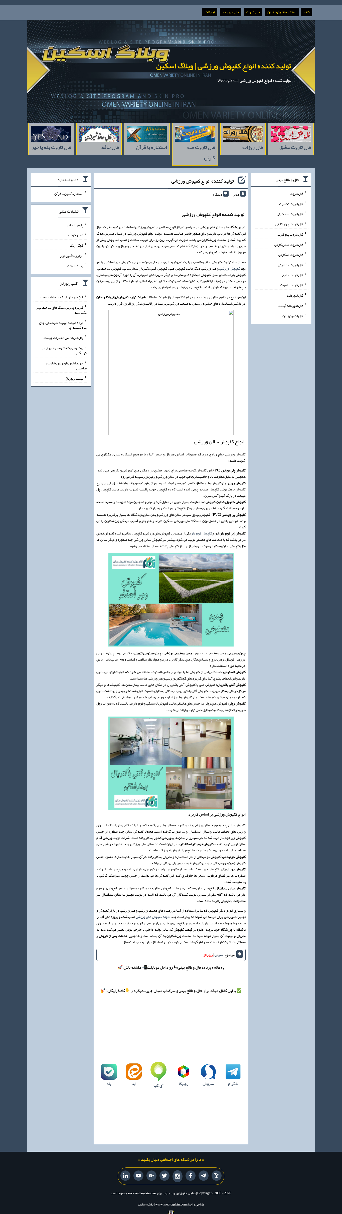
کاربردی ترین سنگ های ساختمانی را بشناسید (61, 310)
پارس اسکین (74, 224)
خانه (307, 12)
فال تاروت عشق (292, 274)
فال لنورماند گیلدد (290, 305)
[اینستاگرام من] (178, 1176)
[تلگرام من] (204, 1175)
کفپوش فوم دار (201, 533)
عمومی (219, 954)
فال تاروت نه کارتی (290, 254)
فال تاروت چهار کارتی (289, 224)
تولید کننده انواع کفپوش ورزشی (202, 181)
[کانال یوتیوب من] (138, 1175)
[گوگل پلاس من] (151, 1175)
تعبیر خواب (75, 235)
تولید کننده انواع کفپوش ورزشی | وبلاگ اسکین (223, 65)
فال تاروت (253, 12)
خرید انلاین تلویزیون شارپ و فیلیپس (66, 366)
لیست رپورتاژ (74, 378)
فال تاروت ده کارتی (290, 264)
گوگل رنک (76, 245)
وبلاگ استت (75, 265)
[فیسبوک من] (191, 1175)
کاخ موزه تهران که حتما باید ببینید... (59, 297)
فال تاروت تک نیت (291, 203)
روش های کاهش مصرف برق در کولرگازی (64, 350)
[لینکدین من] (125, 1175)
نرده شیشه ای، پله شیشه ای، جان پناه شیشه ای (63, 325)
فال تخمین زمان (292, 315)
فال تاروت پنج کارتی (290, 234)
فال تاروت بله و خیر (290, 285)
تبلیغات (210, 12)
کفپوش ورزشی (229, 268)
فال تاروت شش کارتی (288, 244)
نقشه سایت (145, 1204)
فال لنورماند (230, 12)
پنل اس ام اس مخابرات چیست (63, 337)
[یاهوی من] (217, 1175)
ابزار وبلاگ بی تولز (71, 255)
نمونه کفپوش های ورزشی (153, 916)
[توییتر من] (164, 1175)
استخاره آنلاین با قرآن (281, 12)
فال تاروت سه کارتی (290, 213)
